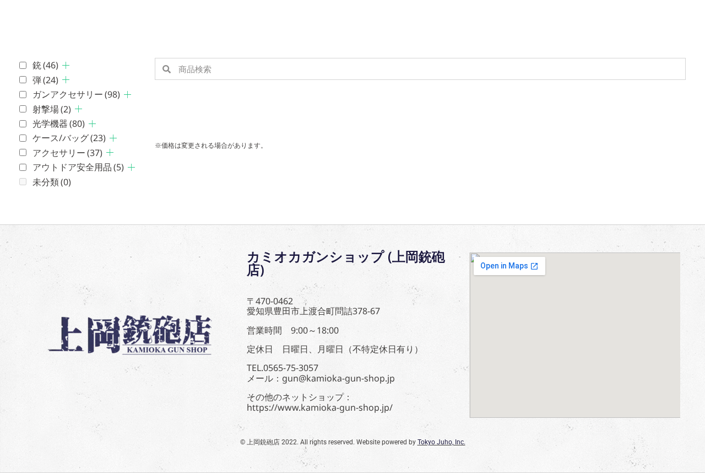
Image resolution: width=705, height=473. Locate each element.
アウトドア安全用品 (78, 167)
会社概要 (167, 19)
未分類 (51, 182)
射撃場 (51, 109)
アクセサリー (67, 153)
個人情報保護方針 (253, 19)
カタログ (99, 19)
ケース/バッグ (69, 138)
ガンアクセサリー (76, 94)
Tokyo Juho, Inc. (441, 442)
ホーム (35, 19)
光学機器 (58, 123)
